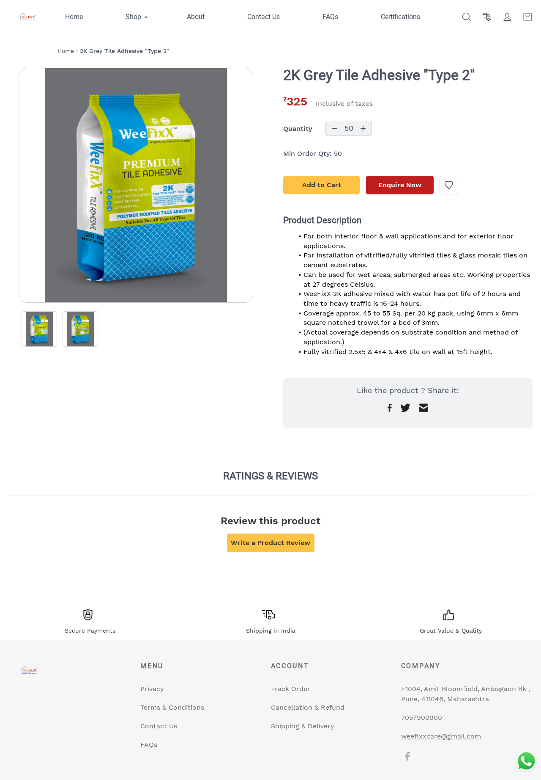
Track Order (290, 689)
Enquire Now (399, 185)
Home (65, 50)
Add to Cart (321, 185)
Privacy (152, 689)
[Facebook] (407, 756)
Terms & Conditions (172, 707)
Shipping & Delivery (302, 726)
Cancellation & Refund (307, 707)
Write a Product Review (270, 543)
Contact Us (158, 726)
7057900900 (421, 718)
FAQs (148, 745)
